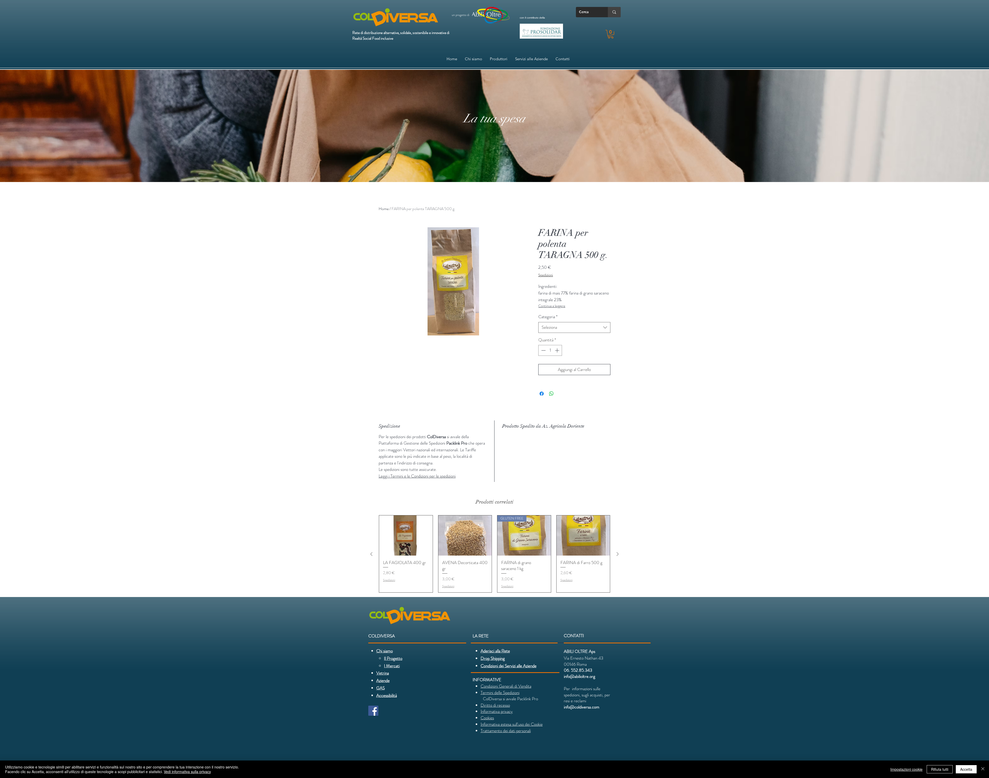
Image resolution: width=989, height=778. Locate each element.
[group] (494, 554)
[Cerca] (614, 12)
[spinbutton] (550, 350)
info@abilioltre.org (579, 676)
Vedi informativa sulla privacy (187, 771)
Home (384, 209)
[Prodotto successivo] (618, 554)
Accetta (966, 769)
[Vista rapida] (406, 535)
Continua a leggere (551, 305)
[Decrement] (543, 350)
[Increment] (557, 350)
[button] (611, 34)
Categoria (548, 317)
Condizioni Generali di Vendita (506, 686)
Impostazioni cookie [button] (906, 769)
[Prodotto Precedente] (371, 554)
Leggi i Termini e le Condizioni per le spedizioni (417, 476)
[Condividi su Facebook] (542, 394)
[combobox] (574, 327)
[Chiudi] (983, 769)
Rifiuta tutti (939, 769)
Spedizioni (545, 275)
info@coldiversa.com (581, 707)
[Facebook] (373, 711)
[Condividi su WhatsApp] (551, 394)
